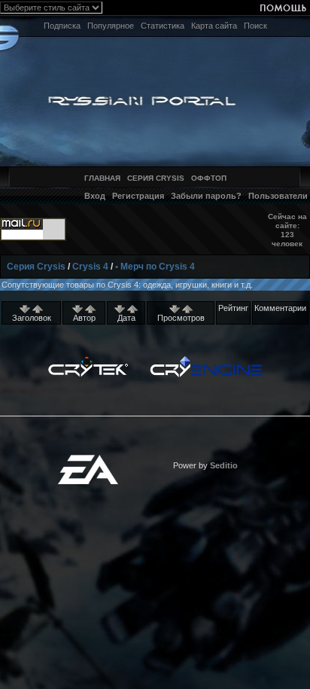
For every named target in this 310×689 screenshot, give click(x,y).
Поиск (255, 25)
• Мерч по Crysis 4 (155, 266)
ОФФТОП (208, 178)
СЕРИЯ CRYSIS (155, 178)
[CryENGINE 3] (206, 359)
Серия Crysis (36, 266)
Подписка (62, 25)
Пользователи (278, 195)
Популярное (110, 25)
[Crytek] (88, 359)
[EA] (88, 459)
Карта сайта (214, 25)
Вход (94, 195)
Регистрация (138, 195)
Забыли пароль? (206, 195)
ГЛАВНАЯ (102, 178)
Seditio (224, 465)
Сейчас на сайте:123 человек (287, 230)
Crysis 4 (90, 266)
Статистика (162, 25)
